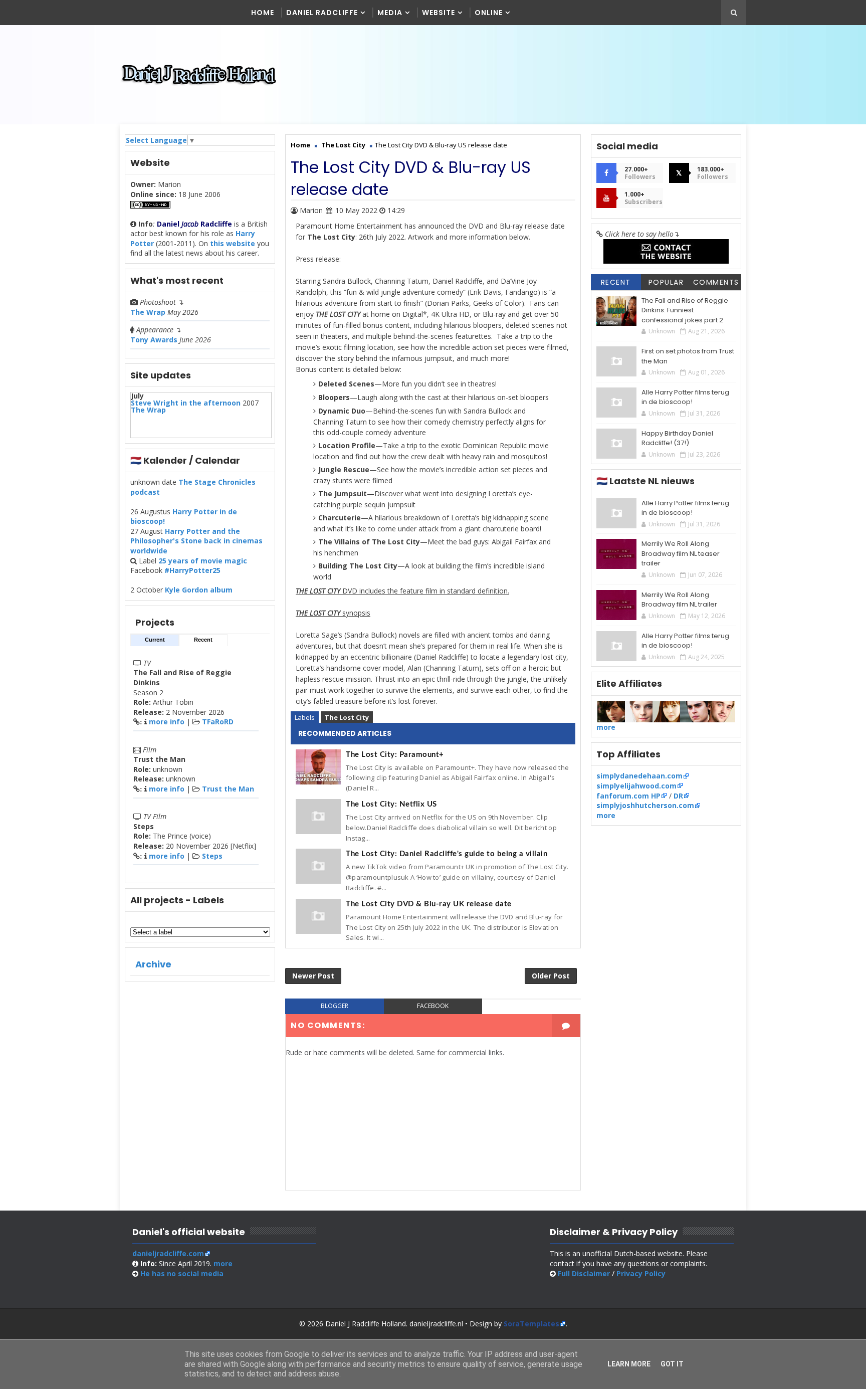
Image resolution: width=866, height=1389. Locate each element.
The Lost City (347, 717)
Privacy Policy (641, 1273)
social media (182, 1273)
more (605, 727)
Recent (203, 640)
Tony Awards (153, 339)
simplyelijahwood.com (636, 785)
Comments (716, 282)
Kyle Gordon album (199, 589)
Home (262, 13)
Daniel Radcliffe (322, 13)
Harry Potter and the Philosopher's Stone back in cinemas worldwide (196, 540)
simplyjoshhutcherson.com (645, 805)
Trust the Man (228, 788)
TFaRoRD (218, 721)
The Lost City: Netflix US (391, 804)
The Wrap (147, 312)
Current (155, 640)
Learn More (629, 1364)
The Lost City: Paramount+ (395, 754)
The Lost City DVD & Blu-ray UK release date (429, 904)
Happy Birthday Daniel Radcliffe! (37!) (677, 438)
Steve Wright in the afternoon (186, 403)
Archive (153, 964)
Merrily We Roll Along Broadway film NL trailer (679, 600)
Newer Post (313, 975)
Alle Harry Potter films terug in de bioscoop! (685, 397)
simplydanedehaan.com (639, 775)
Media (389, 13)
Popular (666, 282)
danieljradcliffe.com (168, 1253)
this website (232, 243)
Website (438, 13)
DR (678, 796)
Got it (672, 1364)
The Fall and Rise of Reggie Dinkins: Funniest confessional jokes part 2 (684, 310)
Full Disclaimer (584, 1273)
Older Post (551, 975)
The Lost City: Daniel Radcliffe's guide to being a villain (446, 854)
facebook (433, 1006)
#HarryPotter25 (192, 570)
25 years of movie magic (202, 560)
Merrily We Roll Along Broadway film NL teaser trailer (680, 553)
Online (489, 13)
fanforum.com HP (628, 796)
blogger (334, 1006)
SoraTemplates (531, 1323)
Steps (212, 856)
